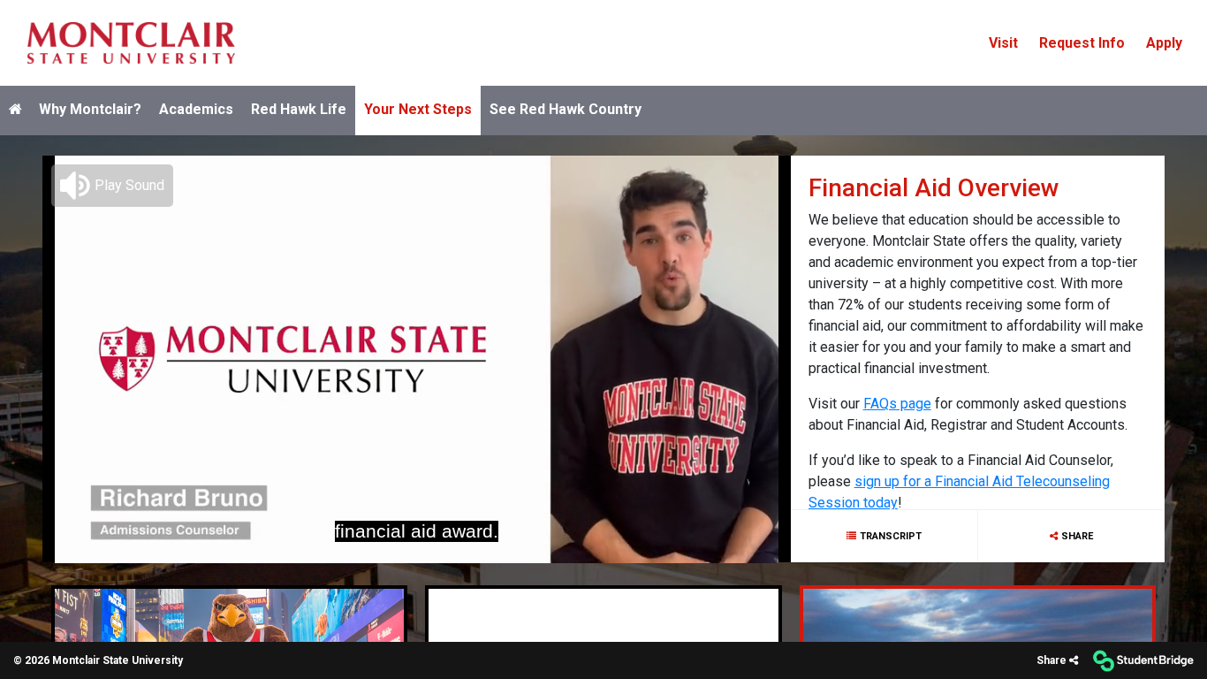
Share (1077, 535)
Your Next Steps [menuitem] (418, 109)
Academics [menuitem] (196, 109)
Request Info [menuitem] (1082, 42)
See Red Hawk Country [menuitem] (565, 109)
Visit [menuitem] (1003, 42)
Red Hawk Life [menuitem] (298, 109)
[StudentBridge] (1143, 661)
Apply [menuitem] (1164, 42)
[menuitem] (131, 43)
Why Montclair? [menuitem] (90, 109)
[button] (112, 185)
